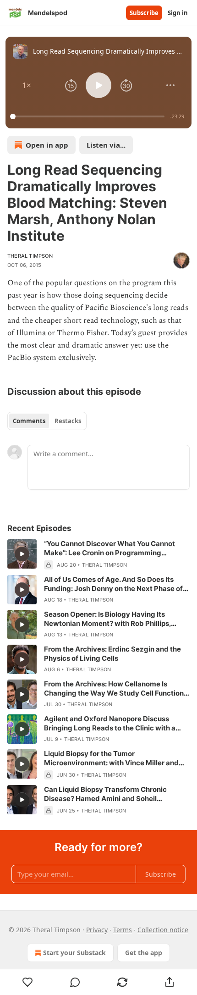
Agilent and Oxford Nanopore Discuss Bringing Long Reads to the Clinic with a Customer (109, 723)
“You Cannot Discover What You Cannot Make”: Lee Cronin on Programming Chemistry (109, 548)
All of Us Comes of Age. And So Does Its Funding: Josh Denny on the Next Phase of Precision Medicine (113, 584)
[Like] (27, 982)
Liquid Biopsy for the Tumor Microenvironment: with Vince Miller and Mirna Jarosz (111, 758)
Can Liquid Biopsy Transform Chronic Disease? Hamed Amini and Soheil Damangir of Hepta (105, 794)
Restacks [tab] (68, 421)
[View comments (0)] (74, 982)
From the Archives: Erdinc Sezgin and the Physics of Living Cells (112, 654)
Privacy (97, 929)
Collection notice (162, 929)
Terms (122, 929)
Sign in (178, 13)
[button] (26, 85)
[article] (98, 554)
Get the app (143, 952)
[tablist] (47, 421)
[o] (22, 554)
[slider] (88, 116)
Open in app (47, 144)
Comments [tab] (29, 421)
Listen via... (106, 144)
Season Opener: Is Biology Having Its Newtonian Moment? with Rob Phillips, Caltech (107, 619)
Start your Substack (74, 952)
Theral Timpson (30, 256)
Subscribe (144, 13)
